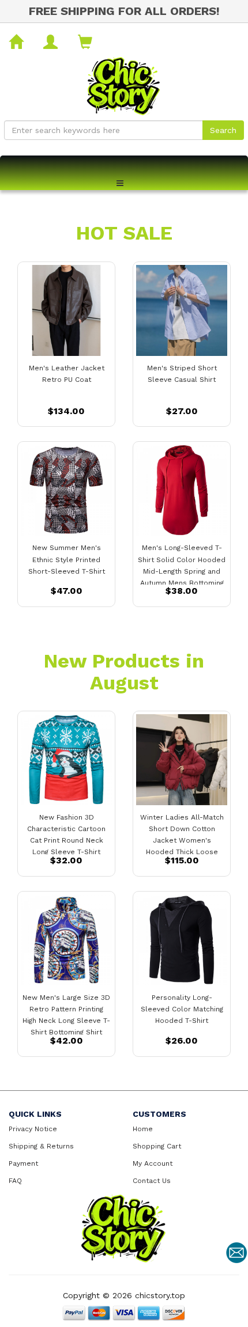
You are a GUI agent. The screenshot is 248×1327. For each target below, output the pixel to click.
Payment (23, 1163)
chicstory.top (160, 1295)
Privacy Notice (33, 1129)
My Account (152, 1163)
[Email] (236, 1253)
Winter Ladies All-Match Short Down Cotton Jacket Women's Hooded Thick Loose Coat (182, 840)
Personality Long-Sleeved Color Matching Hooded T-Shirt (182, 1009)
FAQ (15, 1181)
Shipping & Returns (41, 1146)
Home (143, 1129)
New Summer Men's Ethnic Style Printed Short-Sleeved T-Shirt (66, 559)
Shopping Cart (157, 1146)
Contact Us (152, 1181)
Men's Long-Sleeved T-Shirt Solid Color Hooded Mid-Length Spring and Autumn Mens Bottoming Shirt (182, 571)
